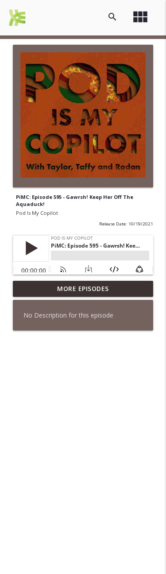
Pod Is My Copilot (37, 212)
